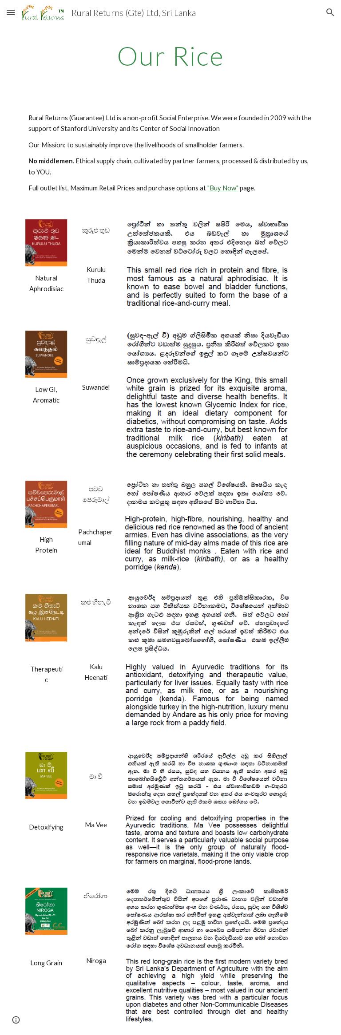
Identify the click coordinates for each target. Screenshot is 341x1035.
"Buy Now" (222, 188)
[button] (10, 12)
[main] (170, 55)
